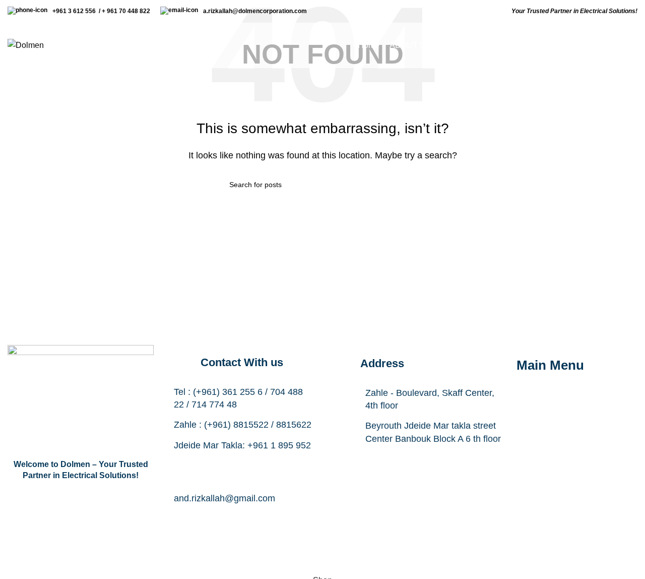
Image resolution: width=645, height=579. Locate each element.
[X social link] (217, 520)
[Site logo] (26, 44)
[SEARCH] (411, 184)
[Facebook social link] (191, 520)
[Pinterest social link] (292, 520)
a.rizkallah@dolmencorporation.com (256, 11)
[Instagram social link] (242, 520)
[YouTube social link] (267, 520)
